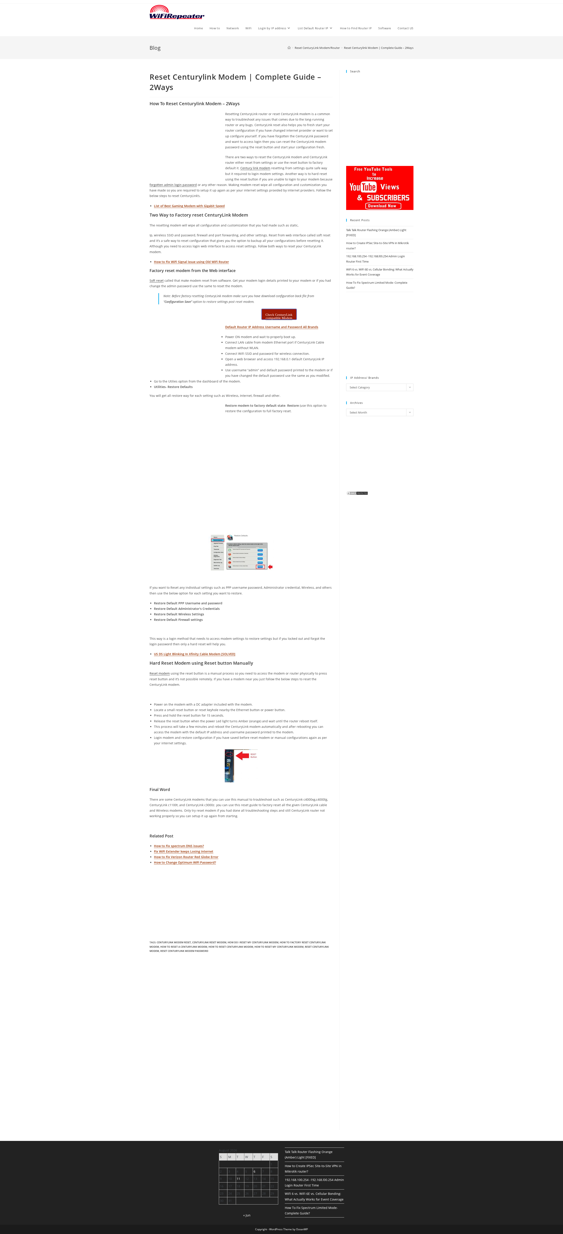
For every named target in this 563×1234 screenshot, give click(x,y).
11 (238, 1179)
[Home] (289, 48)
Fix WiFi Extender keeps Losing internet (183, 851)
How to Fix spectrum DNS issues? (179, 846)
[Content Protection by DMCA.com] (357, 493)
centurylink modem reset (174, 942)
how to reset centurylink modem (230, 946)
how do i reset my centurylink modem (253, 942)
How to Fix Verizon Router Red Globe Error (186, 857)
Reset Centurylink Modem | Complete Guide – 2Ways (378, 48)
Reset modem (160, 673)
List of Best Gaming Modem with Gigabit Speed (189, 206)
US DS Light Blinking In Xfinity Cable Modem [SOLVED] (194, 654)
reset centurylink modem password (184, 951)
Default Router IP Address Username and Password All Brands (271, 327)
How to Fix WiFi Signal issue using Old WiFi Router (191, 262)
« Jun (246, 1215)
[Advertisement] (186, 144)
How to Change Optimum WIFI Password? (185, 862)
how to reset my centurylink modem (278, 946)
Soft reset (157, 280)
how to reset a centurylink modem (183, 946)
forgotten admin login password (173, 185)
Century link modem (255, 168)
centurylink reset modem (209, 942)
